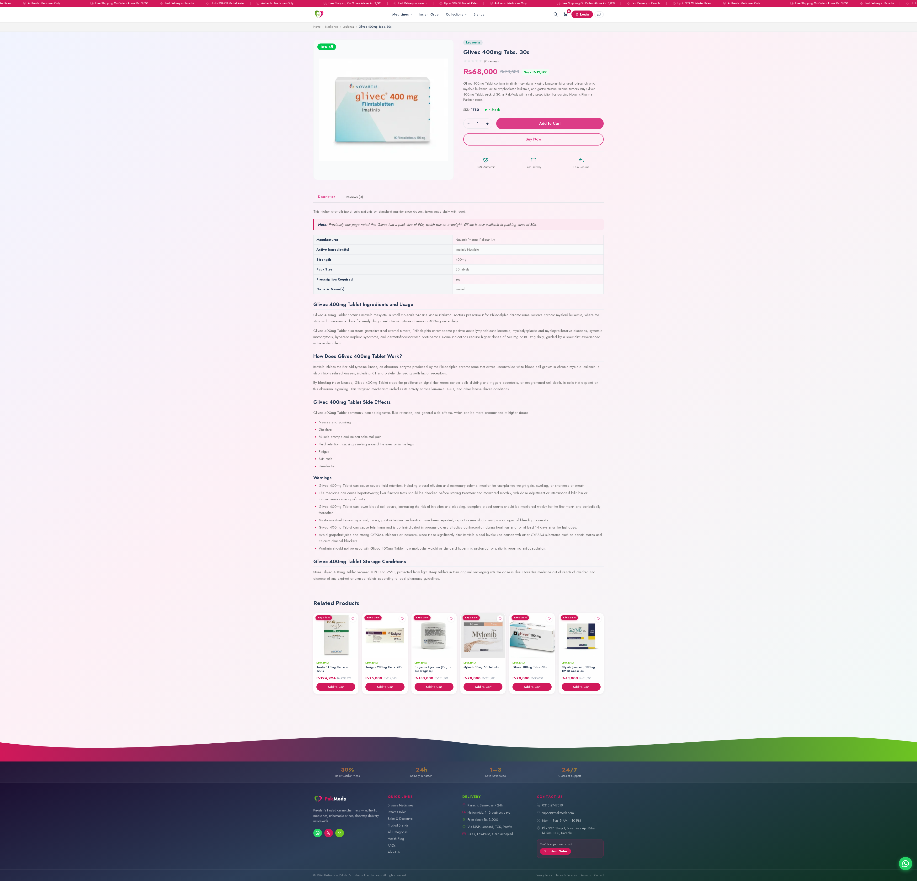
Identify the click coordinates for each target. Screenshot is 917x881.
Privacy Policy (544, 875)
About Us (394, 852)
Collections (454, 14)
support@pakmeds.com (558, 813)
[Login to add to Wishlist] (353, 618)
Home (316, 27)
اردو (599, 14)
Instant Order (429, 14)
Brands (479, 14)
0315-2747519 (552, 805)
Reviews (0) (354, 197)
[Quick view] (353, 652)
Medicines (400, 14)
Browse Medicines (400, 805)
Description (326, 196)
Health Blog (396, 838)
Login (584, 14)
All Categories (397, 832)
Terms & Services (566, 875)
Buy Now (533, 139)
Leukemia (348, 27)
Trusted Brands (398, 825)
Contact (599, 875)
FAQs (391, 845)
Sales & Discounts (400, 818)
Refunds (586, 875)
